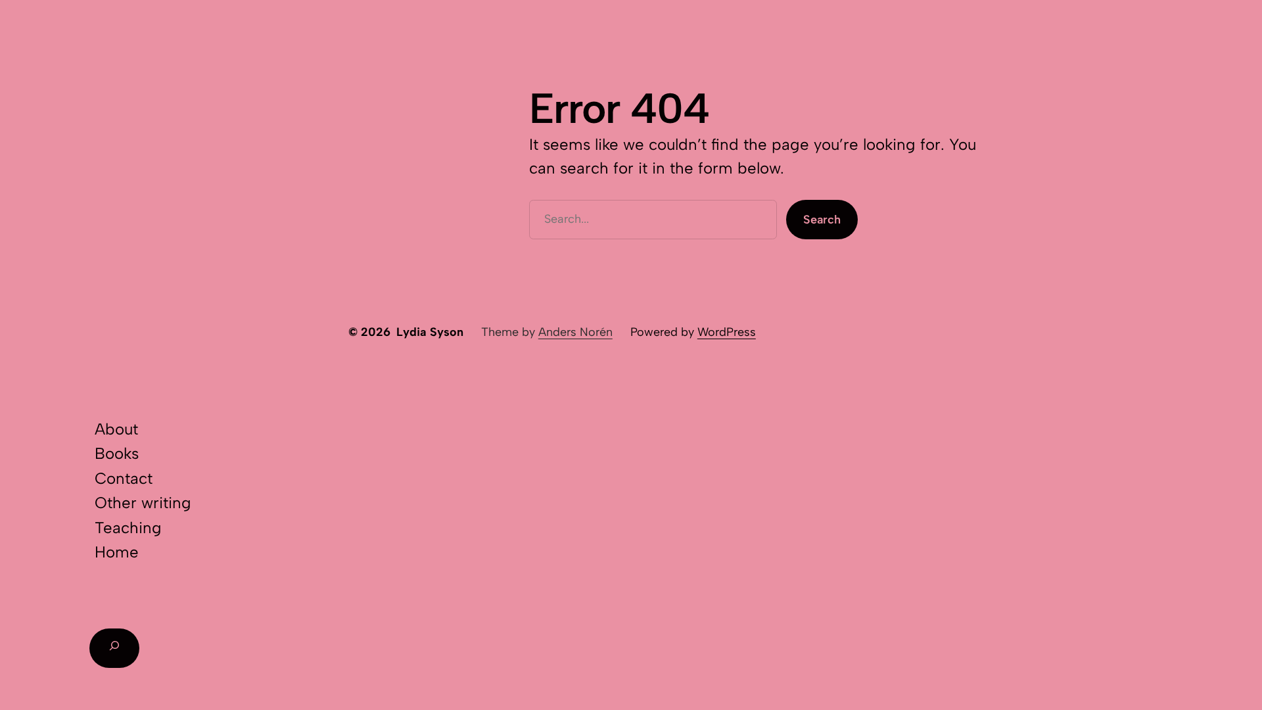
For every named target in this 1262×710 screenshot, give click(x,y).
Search (822, 219)
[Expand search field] (114, 648)
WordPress (726, 332)
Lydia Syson (429, 332)
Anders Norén (575, 332)
